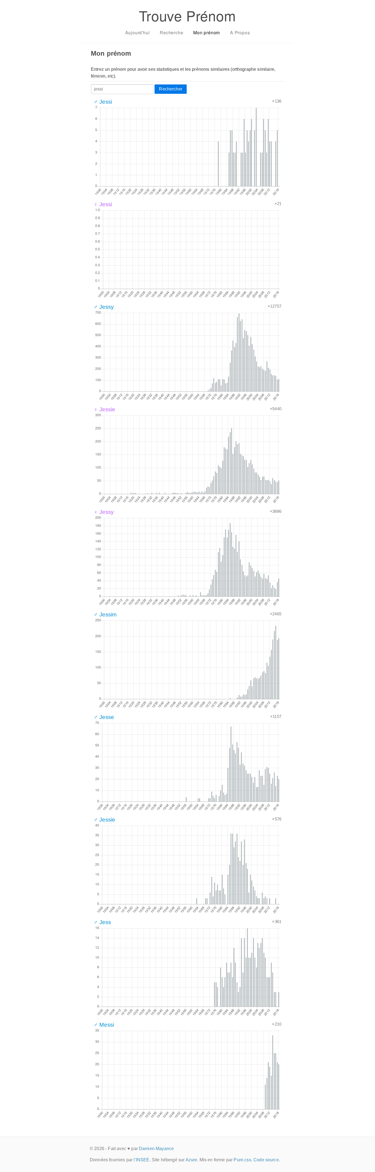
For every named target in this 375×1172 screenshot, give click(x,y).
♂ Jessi (103, 102)
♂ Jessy (104, 307)
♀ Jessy (104, 512)
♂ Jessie (104, 820)
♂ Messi (104, 1025)
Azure (191, 1159)
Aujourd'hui (137, 32)
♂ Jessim (105, 615)
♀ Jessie (104, 409)
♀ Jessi (103, 204)
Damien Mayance (156, 1148)
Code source (266, 1159)
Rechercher (170, 89)
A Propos (240, 32)
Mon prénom (206, 32)
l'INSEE (141, 1159)
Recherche (171, 32)
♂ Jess (102, 922)
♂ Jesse (104, 717)
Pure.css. (243, 1159)
